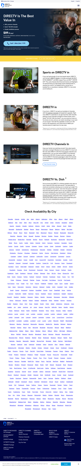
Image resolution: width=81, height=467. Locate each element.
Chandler (10, 219)
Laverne (46, 314)
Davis (17, 266)
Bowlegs (37, 236)
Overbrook (64, 348)
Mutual (60, 338)
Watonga (32, 398)
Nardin (65, 338)
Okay (56, 344)
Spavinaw (18, 378)
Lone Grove (69, 317)
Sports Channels (23, 434)
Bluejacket (63, 233)
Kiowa (52, 310)
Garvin (72, 283)
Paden (9, 351)
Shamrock (70, 371)
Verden (71, 392)
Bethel (63, 229)
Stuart (56, 382)
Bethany (57, 229)
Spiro (45, 378)
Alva (41, 222)
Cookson (19, 260)
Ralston (10, 361)
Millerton (69, 331)
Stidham (63, 378)
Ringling (17, 365)
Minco (12, 334)
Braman (62, 236)
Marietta (56, 324)
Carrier (46, 246)
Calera (32, 243)
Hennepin (49, 297)
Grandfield (38, 290)
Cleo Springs (54, 253)
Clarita (41, 253)
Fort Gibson (52, 280)
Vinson (24, 395)
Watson (38, 398)
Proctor (35, 358)
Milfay (56, 331)
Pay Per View (22, 442)
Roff (47, 365)
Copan (25, 260)
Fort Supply (67, 280)
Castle (71, 246)
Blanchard (44, 233)
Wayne (64, 398)
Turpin (9, 392)
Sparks (12, 378)
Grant (50, 290)
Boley (25, 236)
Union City (48, 392)
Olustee (34, 348)
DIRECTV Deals (53, 437)
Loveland (32, 321)
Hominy (62, 300)
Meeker (21, 331)
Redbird (62, 361)
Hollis (50, 300)
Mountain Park (66, 334)
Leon (22, 317)
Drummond (32, 270)
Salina (47, 368)
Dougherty (12, 270)
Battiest (26, 229)
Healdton (23, 297)
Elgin (48, 273)
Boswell (31, 236)
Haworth (9, 297)
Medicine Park (13, 331)
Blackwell (31, 233)
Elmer (59, 273)
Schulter (35, 371)
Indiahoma (59, 304)
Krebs (64, 310)
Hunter (42, 304)
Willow (42, 405)
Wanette (57, 395)
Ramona (17, 361)
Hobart (31, 300)
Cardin (22, 246)
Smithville (47, 375)
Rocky (42, 365)
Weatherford (12, 402)
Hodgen (37, 300)
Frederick (43, 283)
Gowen (17, 290)
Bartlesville (19, 229)
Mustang (53, 338)
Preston (29, 358)
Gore (65, 287)
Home (4, 418)
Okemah (67, 344)
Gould (11, 290)
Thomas (32, 388)
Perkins (67, 351)
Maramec (41, 324)
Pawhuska (48, 351)
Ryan (24, 368)
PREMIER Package (8, 445)
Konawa (58, 310)
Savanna (17, 371)
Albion (71, 219)
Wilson (48, 405)
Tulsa (64, 388)
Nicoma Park (40, 341)
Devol (42, 266)
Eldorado (42, 273)
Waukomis (51, 398)
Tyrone (42, 392)
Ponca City (56, 354)
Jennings (25, 307)
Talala (28, 385)
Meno (32, 331)
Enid (72, 273)
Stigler (69, 378)
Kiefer (28, 310)
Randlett (23, 361)
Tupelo (70, 388)
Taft (15, 385)
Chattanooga (34, 250)
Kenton (72, 307)
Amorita (57, 222)
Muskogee (46, 338)
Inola (72, 304)
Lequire (34, 317)
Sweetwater (69, 382)
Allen (25, 222)
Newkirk (32, 341)
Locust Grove (60, 317)
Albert (66, 219)
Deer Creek (23, 266)
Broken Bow (21, 239)
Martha (19, 327)
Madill (62, 321)
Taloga (40, 385)
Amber (46, 222)
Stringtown (44, 382)
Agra (55, 219)
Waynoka (70, 398)
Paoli (26, 351)
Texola (18, 388)
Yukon (54, 409)
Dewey (53, 266)
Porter (70, 354)
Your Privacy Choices (70, 440)
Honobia (69, 300)
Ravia (42, 361)
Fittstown (18, 280)
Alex (16, 222)
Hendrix (42, 297)
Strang (30, 382)
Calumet (37, 243)
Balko (69, 226)
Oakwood (31, 344)
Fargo (58, 277)
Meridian (38, 331)
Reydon (11, 365)
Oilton (44, 344)
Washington (24, 398)
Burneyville (62, 239)
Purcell (50, 358)
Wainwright (37, 395)
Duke (46, 270)
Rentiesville (69, 361)
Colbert (20, 256)
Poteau (17, 358)
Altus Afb (36, 222)
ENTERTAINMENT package (8, 435)
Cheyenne (69, 250)
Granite (45, 290)
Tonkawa (53, 388)
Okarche (50, 344)
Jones (35, 307)
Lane (27, 314)
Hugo (30, 304)
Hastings (70, 294)
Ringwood (30, 365)
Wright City (68, 405)
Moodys (31, 334)
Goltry (53, 287)
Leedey (66, 314)
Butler (10, 243)
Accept (65, 464)
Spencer (25, 378)
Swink (10, 385)
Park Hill (32, 351)
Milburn (50, 331)
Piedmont (23, 354)
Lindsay (48, 317)
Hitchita (25, 300)
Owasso (71, 348)
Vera (66, 392)
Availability (11, 418)
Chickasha (13, 253)
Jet (31, 307)
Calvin (43, 243)
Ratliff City (31, 361)
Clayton (47, 253)
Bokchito (12, 236)
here (62, 157)
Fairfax (26, 277)
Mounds (57, 334)
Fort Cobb (44, 280)
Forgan (38, 280)
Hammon (30, 294)
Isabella (9, 307)
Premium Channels (24, 437)
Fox (27, 283)
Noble (54, 341)
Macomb (55, 321)
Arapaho (18, 226)
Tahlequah (21, 385)
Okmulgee (21, 348)
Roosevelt (58, 365)
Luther (49, 321)
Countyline (51, 260)
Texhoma (11, 388)
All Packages (7, 432)
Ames (51, 222)
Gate (9, 287)
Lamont (22, 314)
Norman (60, 341)
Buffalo (35, 239)
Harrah (50, 294)
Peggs (61, 351)
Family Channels (23, 439)
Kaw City (47, 307)
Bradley (50, 236)
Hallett (24, 294)
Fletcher (32, 280)
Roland (52, 365)
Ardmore (31, 226)
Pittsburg (30, 354)
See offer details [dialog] (6, 37)
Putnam (56, 358)
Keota (10, 310)
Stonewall (24, 382)
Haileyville (18, 294)
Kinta (47, 310)
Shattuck (16, 375)
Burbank (47, 239)
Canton (10, 246)
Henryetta (64, 297)
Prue (40, 358)
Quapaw (62, 358)
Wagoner (30, 395)
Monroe (24, 334)
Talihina (33, 385)
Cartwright (58, 246)
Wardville (10, 398)
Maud (24, 327)
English (72, 1)
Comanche (53, 256)
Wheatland (13, 405)
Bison (20, 233)
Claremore (34, 253)
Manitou (19, 324)
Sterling (57, 378)
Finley (12, 280)
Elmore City (66, 273)
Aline (20, 222)
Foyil (31, 283)
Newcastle (26, 341)
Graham (31, 290)
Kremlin (70, 310)
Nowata (13, 344)
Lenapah (16, 317)
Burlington (54, 239)
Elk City (54, 273)
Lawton (53, 314)
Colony (46, 256)
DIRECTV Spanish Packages (8, 448)
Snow (53, 375)
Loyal (38, 321)
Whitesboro (28, 405)
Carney (40, 246)
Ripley (36, 365)
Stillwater (10, 382)
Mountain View (13, 338)
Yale (49, 409)
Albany (61, 219)
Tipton (39, 388)
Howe (21, 304)
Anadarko (64, 222)
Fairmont (38, 277)
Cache (21, 243)
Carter (51, 246)
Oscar (57, 348)
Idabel (52, 304)
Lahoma (10, 314)
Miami (44, 331)
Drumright (40, 270)
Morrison (50, 334)
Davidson (11, 266)
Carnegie (34, 246)
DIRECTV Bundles (54, 434)
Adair (32, 219)
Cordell (31, 260)
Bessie (51, 229)
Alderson (10, 222)
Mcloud (57, 327)
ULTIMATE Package (8, 442)
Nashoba (11, 341)
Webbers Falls (22, 402)
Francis (37, 283)
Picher (10, 354)
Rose (64, 365)
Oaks (25, 344)
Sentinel (54, 371)
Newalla (18, 341)
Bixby (25, 233)
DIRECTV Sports (54, 78)
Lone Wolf (12, 321)
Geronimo (28, 287)
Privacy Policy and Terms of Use (69, 444)
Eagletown (10, 273)
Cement (18, 250)
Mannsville (34, 324)
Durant (57, 270)
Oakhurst (19, 344)
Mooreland (38, 334)
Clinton (69, 253)
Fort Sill (60, 280)
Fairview (45, 277)
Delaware (31, 266)
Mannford (26, 324)
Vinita (18, 395)
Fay (69, 277)
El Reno (36, 273)
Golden (48, 287)
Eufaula (19, 277)
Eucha (13, 277)
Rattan (37, 361)
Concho (68, 256)
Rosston (70, 365)
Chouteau (27, 253)
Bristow (69, 236)
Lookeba (26, 321)
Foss (17, 283)
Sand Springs (61, 368)
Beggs (37, 229)
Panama (15, 351)
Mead (62, 327)
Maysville (35, 327)
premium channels (53, 113)
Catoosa (11, 250)
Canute (16, 246)
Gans (60, 283)
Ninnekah (48, 341)
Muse (39, 338)
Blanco (50, 233)
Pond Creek (64, 354)
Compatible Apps (38, 434)
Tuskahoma (16, 392)
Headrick (16, 297)
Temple (59, 385)
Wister (53, 405)
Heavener (30, 297)
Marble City (49, 324)
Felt (73, 277)
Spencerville (32, 378)
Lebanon (59, 314)
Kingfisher (34, 310)
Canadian (64, 243)
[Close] (78, 464)
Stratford (36, 382)
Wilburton (36, 405)
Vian (9, 395)
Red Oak (48, 361)
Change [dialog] (12, 1)
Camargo (50, 243)
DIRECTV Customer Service (69, 433)
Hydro (47, 304)
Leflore (71, 314)
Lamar (16, 314)
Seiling (41, 371)
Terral (70, 385)
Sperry (40, 378)
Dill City (65, 266)
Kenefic (66, 307)
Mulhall (34, 338)
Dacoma (57, 263)
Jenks (19, 307)
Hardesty (43, 294)
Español (78, 1)
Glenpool (41, 287)
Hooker (9, 304)
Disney (71, 266)
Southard (70, 375)
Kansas (41, 307)
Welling (42, 402)
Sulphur (62, 382)
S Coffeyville (31, 368)
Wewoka (69, 402)
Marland (63, 324)
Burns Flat (69, 239)
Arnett (43, 226)
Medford (68, 327)
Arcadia (24, 226)
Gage (56, 283)
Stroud (51, 382)
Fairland (31, 277)
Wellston (48, 402)
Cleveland (62, 253)
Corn (36, 260)
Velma (61, 392)
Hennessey (57, 297)
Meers (27, 331)
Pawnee (55, 351)
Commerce (61, 256)
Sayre (29, 371)
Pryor (45, 358)
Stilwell (17, 382)
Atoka (53, 226)
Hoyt (26, 304)
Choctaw (20, 253)
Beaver (32, 229)
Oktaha (28, 348)
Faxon (64, 277)
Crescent (18, 263)
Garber (66, 283)
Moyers (21, 338)
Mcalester (42, 327)
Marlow (69, 324)
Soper (64, 375)
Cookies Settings (54, 464)
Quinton (69, 358)
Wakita (45, 395)
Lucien (44, 321)
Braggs (56, 236)
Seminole (47, 371)
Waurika (58, 398)
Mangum (12, 324)
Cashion (65, 246)
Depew (37, 266)
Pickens (16, 354)
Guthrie (69, 290)
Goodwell (60, 287)
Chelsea (49, 250)
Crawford (11, 263)
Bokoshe (19, 236)
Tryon (59, 388)
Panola (21, 351)
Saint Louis (40, 368)
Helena (37, 297)
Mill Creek (62, 331)
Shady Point (62, 371)
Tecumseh (53, 385)
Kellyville (54, 307)
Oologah (46, 348)
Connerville (12, 260)
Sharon (10, 375)
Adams (38, 219)
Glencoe (35, 287)
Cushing (38, 263)
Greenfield (57, 290)
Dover (25, 270)
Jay (15, 307)
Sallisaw (53, 368)
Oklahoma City (12, 348)
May (29, 327)
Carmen (28, 246)
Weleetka (35, 402)
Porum (11, 358)
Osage (52, 348)
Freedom (50, 283)
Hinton (11, 300)
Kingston (41, 310)
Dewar (48, 266)
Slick (41, 375)
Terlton (65, 385)
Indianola (66, 304)
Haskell (64, 294)
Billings (10, 233)
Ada (28, 219)
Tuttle (28, 392)
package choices (47, 195)
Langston (39, 314)
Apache (12, 226)
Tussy (23, 392)
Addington (44, 219)
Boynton (44, 236)
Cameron (56, 243)
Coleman (32, 256)
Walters (50, 395)
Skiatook (35, 375)
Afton (50, 219)
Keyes (22, 310)
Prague (23, 358)
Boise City (70, 233)
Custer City (46, 263)
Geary (14, 287)
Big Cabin (69, 229)
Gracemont (24, 290)
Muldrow (27, 338)
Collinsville (40, 256)
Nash (70, 338)
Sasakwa (10, 371)
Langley (33, 314)
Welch (29, 402)
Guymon (10, 294)
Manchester (69, 321)
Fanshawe (52, 277)
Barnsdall (11, 229)
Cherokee (55, 250)
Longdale (19, 321)
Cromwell (25, 263)
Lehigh (10, 317)
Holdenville (44, 300)
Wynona (44, 409)
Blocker (56, 233)
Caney (70, 243)
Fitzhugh (25, 280)
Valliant (55, 392)
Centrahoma (25, 250)
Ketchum (16, 310)
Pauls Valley (40, 351)
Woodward (60, 405)
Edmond (29, 273)
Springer (50, 378)
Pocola (49, 354)
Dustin (69, 270)
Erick (8, 277)
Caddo (26, 243)
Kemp (60, 307)
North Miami (68, 341)
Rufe (11, 368)
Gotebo (71, 287)
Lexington (41, 317)
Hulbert (36, 304)
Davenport (69, 263)
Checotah (42, 250)
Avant (64, 226)
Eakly (16, 273)
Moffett (18, 334)
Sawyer (24, 371)
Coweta (65, 260)
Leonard (28, 317)
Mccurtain (50, 327)
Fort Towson (11, 283)
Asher (48, 226)
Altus (30, 222)
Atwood (59, 226)
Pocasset (42, 354)
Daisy (63, 263)
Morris (45, 334)
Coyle (70, 260)
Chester (62, 250)
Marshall (12, 327)
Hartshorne (57, 294)
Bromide (28, 239)
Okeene (61, 344)
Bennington (44, 229)
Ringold (23, 365)
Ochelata (38, 344)
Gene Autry (21, 287)
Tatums (46, 385)
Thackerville (25, 388)
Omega (40, 348)
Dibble (59, 266)
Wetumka (62, 402)
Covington (58, 260)
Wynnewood (36, 409)
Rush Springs (18, 368)
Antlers (71, 222)
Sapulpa (69, 368)
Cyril (51, 263)
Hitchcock (18, 300)
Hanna (37, 294)
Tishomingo (45, 388)
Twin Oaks (35, 392)
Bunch (41, 239)
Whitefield (20, 405)
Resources (67, 436)
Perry (72, 351)
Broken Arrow (12, 239)
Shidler (29, 375)
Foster (22, 283)
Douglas (19, 270)
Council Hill (42, 260)
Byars (15, 243)
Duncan (51, 270)
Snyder (59, 375)
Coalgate (13, 256)
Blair (37, 233)
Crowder (32, 263)
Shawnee (23, 375)
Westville (55, 402)
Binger (15, 233)
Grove (63, 290)
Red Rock (55, 361)
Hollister (56, 300)
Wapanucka (69, 395)
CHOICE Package (8, 439)
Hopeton (15, 304)
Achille (23, 219)
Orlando (17, 219)
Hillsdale (71, 297)
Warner (17, 398)
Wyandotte (28, 409)
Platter (36, 354)
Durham (63, 270)
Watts (44, 398)
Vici (14, 395)
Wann (62, 395)
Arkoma (37, 226)
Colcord (25, 256)
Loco (53, 317)
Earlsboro (23, 273)
